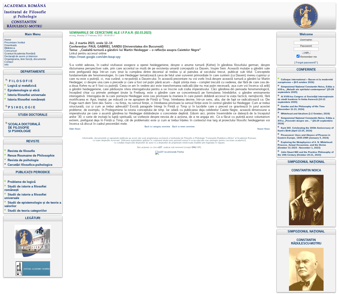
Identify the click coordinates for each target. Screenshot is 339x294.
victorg (72, 35)
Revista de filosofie (21, 151)
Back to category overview (157, 126)
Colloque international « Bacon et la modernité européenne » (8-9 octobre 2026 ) (305, 80)
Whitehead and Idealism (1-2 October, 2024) (305, 113)
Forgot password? (306, 62)
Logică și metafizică (22, 85)
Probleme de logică (22, 182)
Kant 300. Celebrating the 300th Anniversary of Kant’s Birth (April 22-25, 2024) (305, 129)
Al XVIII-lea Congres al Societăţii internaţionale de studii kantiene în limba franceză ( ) (306, 99)
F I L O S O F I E (21, 81)
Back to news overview (183, 126)
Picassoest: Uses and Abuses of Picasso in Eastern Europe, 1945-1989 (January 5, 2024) (304, 136)
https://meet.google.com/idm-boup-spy (95, 57)
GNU (194, 147)
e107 (160, 147)
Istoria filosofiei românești (26, 99)
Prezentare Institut (14, 42)
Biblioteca (9, 48)
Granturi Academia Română (19, 53)
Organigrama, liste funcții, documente (25, 59)
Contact (8, 61)
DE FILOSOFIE (17, 127)
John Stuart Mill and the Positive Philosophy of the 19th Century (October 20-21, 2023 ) (305, 153)
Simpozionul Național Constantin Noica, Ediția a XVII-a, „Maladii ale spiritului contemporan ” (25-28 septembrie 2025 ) (306, 89)
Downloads (10, 45)
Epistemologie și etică (23, 90)
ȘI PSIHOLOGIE (17, 131)
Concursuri (10, 50)
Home (7, 39)
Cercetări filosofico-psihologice (30, 164)
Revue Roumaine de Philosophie (31, 155)
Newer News (263, 129)
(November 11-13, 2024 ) (301, 107)
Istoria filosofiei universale (27, 95)
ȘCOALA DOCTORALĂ (24, 124)
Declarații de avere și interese (21, 56)
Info (6, 64)
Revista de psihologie (23, 160)
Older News (74, 129)
